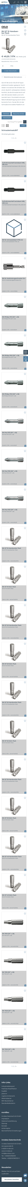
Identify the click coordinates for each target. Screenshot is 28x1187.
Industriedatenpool (8, 1086)
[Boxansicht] (7, 125)
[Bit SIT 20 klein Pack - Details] (14, 652)
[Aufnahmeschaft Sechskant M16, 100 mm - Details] (14, 151)
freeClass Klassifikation (9, 1088)
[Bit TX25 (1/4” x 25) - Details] (14, 1038)
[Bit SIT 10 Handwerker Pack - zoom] (14, 46)
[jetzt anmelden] (18, 2)
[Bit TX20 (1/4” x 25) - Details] (14, 999)
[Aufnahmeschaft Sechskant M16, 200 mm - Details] (14, 190)
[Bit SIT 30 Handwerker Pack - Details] (14, 768)
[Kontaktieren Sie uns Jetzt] (14, 2)
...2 (15, 138)
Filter (23, 125)
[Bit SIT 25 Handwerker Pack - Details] (14, 691)
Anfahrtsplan (6, 1128)
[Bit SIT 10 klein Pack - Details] (14, 575)
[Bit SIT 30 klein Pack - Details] (14, 806)
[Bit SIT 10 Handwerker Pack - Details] (14, 536)
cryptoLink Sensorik (8, 1096)
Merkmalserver (6, 1098)
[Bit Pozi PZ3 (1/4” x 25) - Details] (14, 498)
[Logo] (4, 2)
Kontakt (4, 1126)
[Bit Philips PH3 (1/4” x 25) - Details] (14, 382)
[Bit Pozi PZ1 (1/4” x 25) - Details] (14, 421)
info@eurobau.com (8, 1153)
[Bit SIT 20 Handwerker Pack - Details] (14, 614)
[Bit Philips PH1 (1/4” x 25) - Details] (14, 305)
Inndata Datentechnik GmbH (11, 1116)
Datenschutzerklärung (9, 1121)
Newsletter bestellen (12, 1179)
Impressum (5, 1118)
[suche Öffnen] (21, 2)
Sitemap (4, 1123)
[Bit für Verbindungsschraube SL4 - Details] (14, 267)
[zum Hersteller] (5, 28)
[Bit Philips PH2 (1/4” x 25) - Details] (14, 344)
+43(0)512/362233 (10, 1156)
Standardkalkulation (8, 1103)
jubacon (4, 1093)
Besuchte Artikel (18, 114)
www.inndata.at (7, 1151)
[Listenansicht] (3, 125)
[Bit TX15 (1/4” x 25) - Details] (14, 960)
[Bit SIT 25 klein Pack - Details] (14, 729)
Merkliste (6, 114)
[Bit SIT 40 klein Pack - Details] (14, 883)
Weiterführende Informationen (13, 77)
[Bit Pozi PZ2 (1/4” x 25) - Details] (14, 459)
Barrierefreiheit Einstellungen (11, 1131)
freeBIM (4, 1091)
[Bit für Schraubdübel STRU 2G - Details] (14, 228)
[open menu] (25, 2)
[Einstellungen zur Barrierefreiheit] (25, 1180)
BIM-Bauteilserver (7, 1101)
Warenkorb (7, 118)
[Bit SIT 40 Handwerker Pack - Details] (14, 845)
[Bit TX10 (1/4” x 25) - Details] (14, 922)
